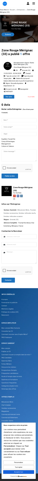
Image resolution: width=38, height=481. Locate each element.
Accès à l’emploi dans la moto (12, 376)
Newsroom (5, 315)
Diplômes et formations (10, 379)
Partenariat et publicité (9, 302)
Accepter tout (18, 472)
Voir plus (9, 97)
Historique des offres (9, 389)
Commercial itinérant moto (11, 414)
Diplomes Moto (7, 361)
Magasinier (5, 411)
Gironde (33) (14, 219)
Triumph (28, 73)
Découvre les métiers (9, 367)
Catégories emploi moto (10, 386)
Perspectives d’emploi (9, 370)
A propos (5, 299)
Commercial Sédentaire (10, 417)
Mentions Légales (8, 309)
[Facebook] (18, 196)
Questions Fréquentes (9, 383)
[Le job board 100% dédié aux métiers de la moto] (10, 3)
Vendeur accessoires (11, 213)
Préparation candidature (10, 373)
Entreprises (21, 10)
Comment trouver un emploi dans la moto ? (16, 354)
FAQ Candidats (7, 357)
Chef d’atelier (6, 405)
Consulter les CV (7, 331)
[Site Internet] (14, 196)
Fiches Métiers (6, 364)
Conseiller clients (7, 421)
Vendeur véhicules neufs (27, 213)
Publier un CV (6, 351)
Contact (4, 306)
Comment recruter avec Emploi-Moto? (15, 334)
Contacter (8, 280)
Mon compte (6, 348)
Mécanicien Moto (23, 210)
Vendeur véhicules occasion (13, 216)
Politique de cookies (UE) (10, 312)
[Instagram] (21, 196)
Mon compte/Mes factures (11, 328)
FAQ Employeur (7, 337)
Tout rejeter (18, 467)
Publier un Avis (10, 176)
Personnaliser (18, 462)
